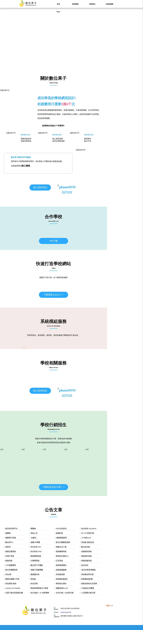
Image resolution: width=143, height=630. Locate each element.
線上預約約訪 (40, 187)
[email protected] (66, 612)
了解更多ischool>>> (53, 294)
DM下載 (53, 241)
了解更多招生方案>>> (53, 487)
